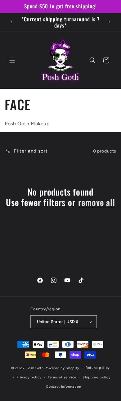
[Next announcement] (109, 22)
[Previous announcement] (11, 22)
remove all (96, 202)
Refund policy (98, 368)
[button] (12, 60)
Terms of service (62, 377)
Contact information (63, 387)
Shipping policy (97, 377)
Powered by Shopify (62, 368)
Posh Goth (35, 368)
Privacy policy (29, 377)
